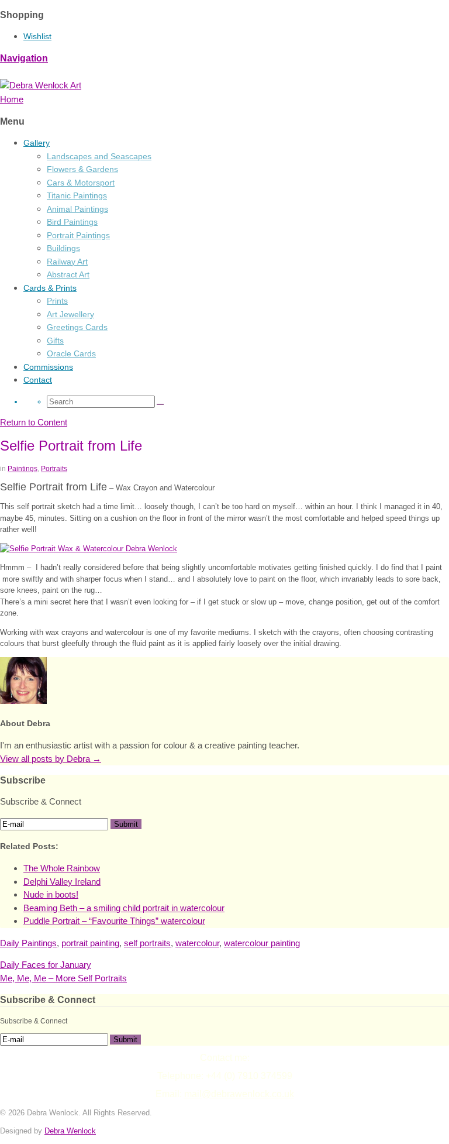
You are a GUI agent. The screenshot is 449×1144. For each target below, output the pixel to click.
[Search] (160, 404)
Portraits (54, 469)
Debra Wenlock (70, 1130)
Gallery (36, 142)
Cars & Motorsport (81, 182)
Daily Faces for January (45, 965)
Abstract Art (68, 274)
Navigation (24, 58)
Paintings (22, 469)
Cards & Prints (50, 288)
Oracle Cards (71, 353)
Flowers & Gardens (82, 169)
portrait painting (90, 943)
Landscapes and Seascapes (99, 156)
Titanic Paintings (77, 195)
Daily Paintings (28, 943)
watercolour (197, 943)
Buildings (63, 248)
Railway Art (67, 261)
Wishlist (37, 36)
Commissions (48, 367)
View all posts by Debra (50, 759)
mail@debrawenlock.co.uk (239, 1094)
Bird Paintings (72, 221)
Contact (37, 379)
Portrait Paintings (78, 235)
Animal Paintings (77, 209)
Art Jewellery (70, 314)
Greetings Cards (77, 327)
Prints (57, 300)
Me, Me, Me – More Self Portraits (63, 978)
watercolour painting (262, 943)
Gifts (55, 340)
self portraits (147, 943)
